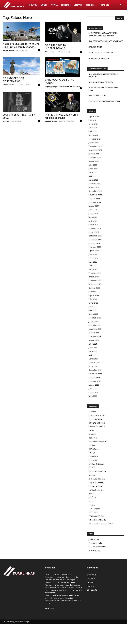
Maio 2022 (93, 306)
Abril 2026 (92, 131)
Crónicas (90, 5)
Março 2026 (93, 135)
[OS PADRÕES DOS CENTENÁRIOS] (21, 66)
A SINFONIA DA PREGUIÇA (99, 58)
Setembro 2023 (95, 247)
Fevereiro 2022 (95, 318)
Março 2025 (93, 180)
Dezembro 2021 (95, 325)
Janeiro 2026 (94, 142)
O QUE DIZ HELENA (97, 482)
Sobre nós (104, 5)
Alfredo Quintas (9, 50)
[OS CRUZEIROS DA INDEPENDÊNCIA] (63, 32)
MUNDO (44, 5)
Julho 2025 (93, 165)
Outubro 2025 (94, 154)
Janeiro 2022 (94, 321)
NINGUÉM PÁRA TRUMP (111, 101)
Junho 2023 (93, 258)
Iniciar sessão (94, 539)
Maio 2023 (93, 262)
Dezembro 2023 (95, 236)
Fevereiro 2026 (95, 139)
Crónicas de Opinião (97, 426)
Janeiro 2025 (94, 187)
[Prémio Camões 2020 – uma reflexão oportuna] (63, 102)
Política (91, 494)
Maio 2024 (93, 217)
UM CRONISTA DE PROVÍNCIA (101, 523)
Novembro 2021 (95, 329)
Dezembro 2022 (95, 280)
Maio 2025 (93, 172)
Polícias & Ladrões (96, 490)
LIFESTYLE (78, 5)
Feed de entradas (96, 543)
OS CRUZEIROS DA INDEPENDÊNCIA (56, 47)
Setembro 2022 (95, 292)
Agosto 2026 (94, 116)
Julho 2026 (93, 120)
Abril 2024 (92, 221)
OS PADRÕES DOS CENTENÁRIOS (13, 80)
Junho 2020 (93, 392)
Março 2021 (93, 359)
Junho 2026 (93, 124)
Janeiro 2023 (94, 277)
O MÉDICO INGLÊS (95, 47)
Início (4, 14)
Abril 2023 (92, 265)
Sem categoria (94, 508)
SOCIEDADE (66, 5)
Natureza (92, 475)
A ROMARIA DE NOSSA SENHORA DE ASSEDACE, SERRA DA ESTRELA (103, 34)
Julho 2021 (93, 344)
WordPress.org (94, 550)
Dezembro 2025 (95, 146)
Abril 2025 (92, 176)
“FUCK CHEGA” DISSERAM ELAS (101, 53)
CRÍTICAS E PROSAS (97, 423)
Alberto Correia (50, 52)
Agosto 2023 (94, 251)
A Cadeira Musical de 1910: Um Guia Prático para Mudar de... (21, 45)
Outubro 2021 (94, 333)
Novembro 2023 (95, 239)
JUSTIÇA (54, 5)
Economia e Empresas (98, 441)
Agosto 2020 (94, 385)
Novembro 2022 (95, 284)
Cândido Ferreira (51, 121)
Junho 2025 (93, 168)
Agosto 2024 (94, 206)
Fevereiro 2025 (95, 183)
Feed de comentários (97, 546)
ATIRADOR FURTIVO (97, 415)
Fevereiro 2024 (95, 228)
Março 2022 (93, 314)
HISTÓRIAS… (94, 449)
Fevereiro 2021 (95, 362)
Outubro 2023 (94, 243)
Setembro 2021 (95, 336)
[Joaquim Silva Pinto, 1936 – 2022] (21, 102)
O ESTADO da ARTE (97, 479)
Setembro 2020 (95, 381)
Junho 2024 (93, 213)
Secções (92, 505)
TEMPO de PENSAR (96, 516)
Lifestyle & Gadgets (96, 464)
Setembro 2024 (95, 202)
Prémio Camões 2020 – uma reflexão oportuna (61, 116)
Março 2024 (93, 224)
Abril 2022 (92, 310)
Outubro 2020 (94, 377)
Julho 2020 (93, 388)
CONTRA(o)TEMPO (96, 419)
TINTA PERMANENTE (97, 520)
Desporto (92, 434)
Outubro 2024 (94, 198)
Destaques (93, 438)
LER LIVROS (93, 456)
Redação (6, 121)
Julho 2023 (93, 254)
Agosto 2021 (94, 340)
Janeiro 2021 (94, 366)
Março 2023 (93, 269)
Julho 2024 (93, 209)
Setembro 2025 (95, 157)
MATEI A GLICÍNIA (99, 96)
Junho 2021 (93, 347)
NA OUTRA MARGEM (97, 471)
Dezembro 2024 (95, 191)
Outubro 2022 (94, 288)
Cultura (91, 430)
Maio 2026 (93, 127)
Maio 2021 (93, 351)
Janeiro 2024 (94, 232)
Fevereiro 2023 (95, 273)
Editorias (92, 445)
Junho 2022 (93, 303)
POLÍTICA (33, 5)
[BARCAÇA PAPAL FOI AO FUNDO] (63, 67)
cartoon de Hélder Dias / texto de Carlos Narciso (62, 86)
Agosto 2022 (94, 295)
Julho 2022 (93, 299)
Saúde (91, 501)
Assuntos (92, 412)
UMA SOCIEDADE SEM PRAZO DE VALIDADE (106, 41)
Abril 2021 (92, 355)
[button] (121, 5)
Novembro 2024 (95, 195)
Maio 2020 (93, 396)
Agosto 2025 (94, 161)
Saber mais (49, 608)
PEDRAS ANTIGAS (96, 486)
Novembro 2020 (95, 374)
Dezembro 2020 (95, 370)
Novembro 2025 (95, 150)
